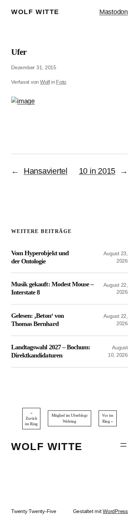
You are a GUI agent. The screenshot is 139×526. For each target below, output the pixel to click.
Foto (61, 82)
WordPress (115, 511)
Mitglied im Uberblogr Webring (69, 418)
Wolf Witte (35, 12)
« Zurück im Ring (31, 418)
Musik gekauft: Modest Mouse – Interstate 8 (52, 288)
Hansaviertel (45, 171)
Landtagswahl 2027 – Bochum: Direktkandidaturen (50, 351)
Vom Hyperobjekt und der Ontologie (40, 257)
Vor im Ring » (107, 418)
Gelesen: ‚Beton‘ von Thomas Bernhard (37, 319)
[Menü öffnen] (123, 444)
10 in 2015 (97, 171)
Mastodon (113, 12)
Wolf (45, 82)
